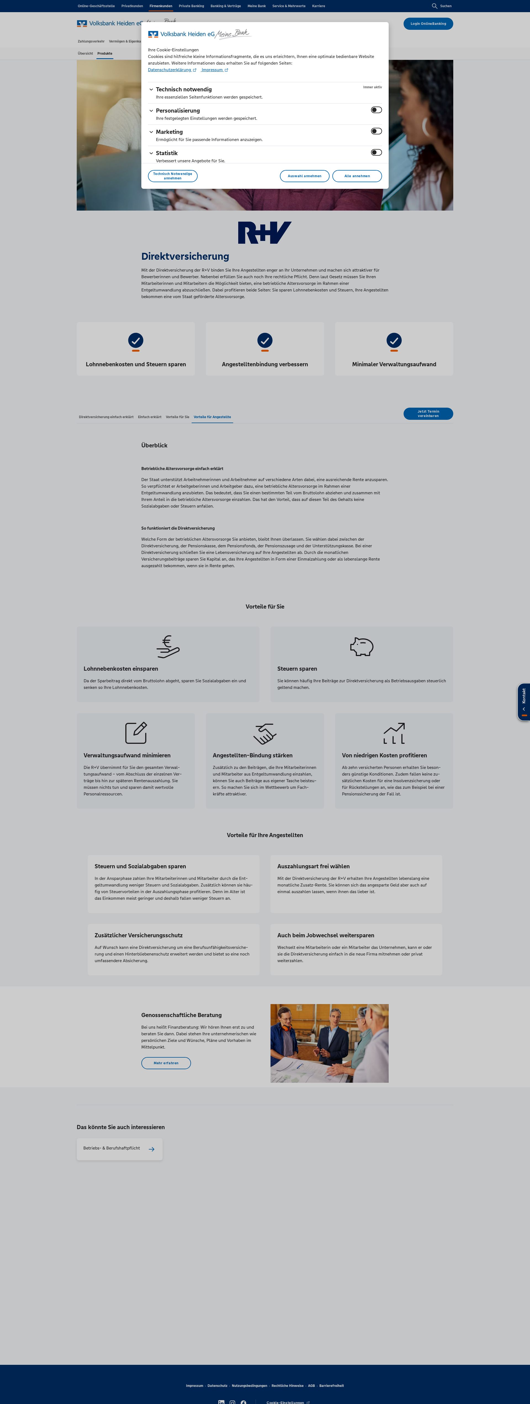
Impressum (212, 69)
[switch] (376, 110)
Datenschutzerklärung (170, 69)
